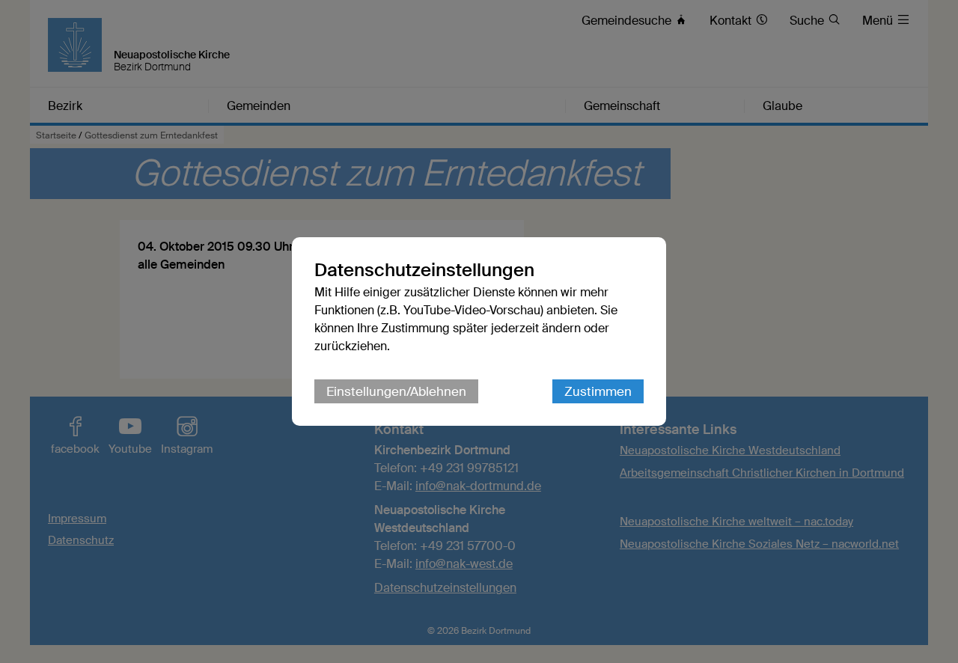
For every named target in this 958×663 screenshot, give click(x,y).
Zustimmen (598, 391)
